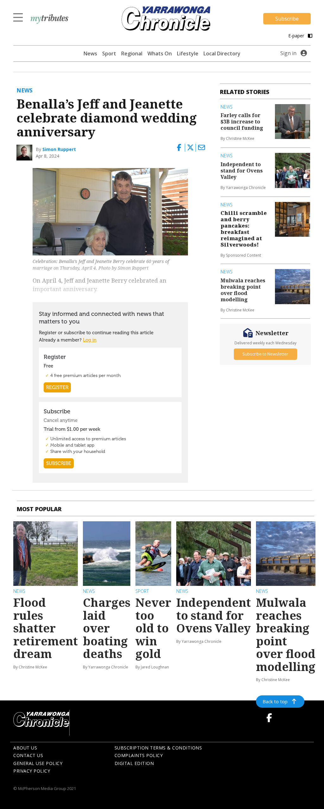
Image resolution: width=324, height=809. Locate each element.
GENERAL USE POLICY (37, 763)
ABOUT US (25, 748)
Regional (131, 53)
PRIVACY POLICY (31, 771)
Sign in (288, 53)
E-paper (296, 36)
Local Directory (221, 53)
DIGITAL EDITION (134, 763)
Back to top (275, 701)
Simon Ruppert (59, 149)
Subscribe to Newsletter (265, 354)
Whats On (159, 53)
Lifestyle (187, 53)
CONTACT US (28, 755)
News (90, 53)
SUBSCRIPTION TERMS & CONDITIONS (158, 748)
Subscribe (287, 18)
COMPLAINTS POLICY (139, 755)
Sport (109, 53)
